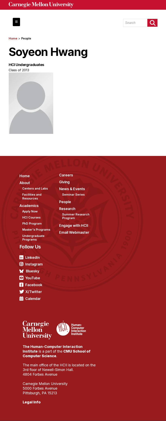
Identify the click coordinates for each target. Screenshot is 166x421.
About (24, 183)
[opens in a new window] (39, 323)
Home (13, 38)
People (26, 38)
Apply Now (30, 211)
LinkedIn (32, 257)
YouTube (32, 278)
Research (67, 209)
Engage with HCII (73, 225)
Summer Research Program (75, 216)
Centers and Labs (35, 188)
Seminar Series (73, 194)
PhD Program (32, 223)
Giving (64, 182)
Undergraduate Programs (33, 237)
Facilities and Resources (32, 196)
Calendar (33, 298)
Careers (66, 175)
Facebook (33, 285)
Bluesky (32, 271)
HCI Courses (31, 217)
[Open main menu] (16, 22)
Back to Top (145, 413)
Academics (29, 206)
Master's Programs (36, 229)
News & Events (72, 189)
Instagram (34, 264)
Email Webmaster (74, 232)
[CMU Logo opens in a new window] (83, 5)
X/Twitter (33, 292)
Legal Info (32, 402)
